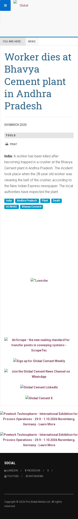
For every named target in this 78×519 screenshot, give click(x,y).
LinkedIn (12, 470)
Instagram (35, 476)
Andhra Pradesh (27, 200)
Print (13, 144)
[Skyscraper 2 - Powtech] (39, 440)
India (9, 200)
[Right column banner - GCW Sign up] (39, 361)
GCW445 (11, 206)
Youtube (12, 476)
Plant (45, 200)
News (31, 41)
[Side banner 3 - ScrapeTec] (39, 345)
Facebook (33, 470)
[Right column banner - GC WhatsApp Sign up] (39, 374)
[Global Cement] (22, 5)
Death (56, 200)
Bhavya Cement (31, 206)
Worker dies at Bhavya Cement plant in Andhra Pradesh (38, 81)
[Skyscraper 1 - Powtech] (39, 419)
